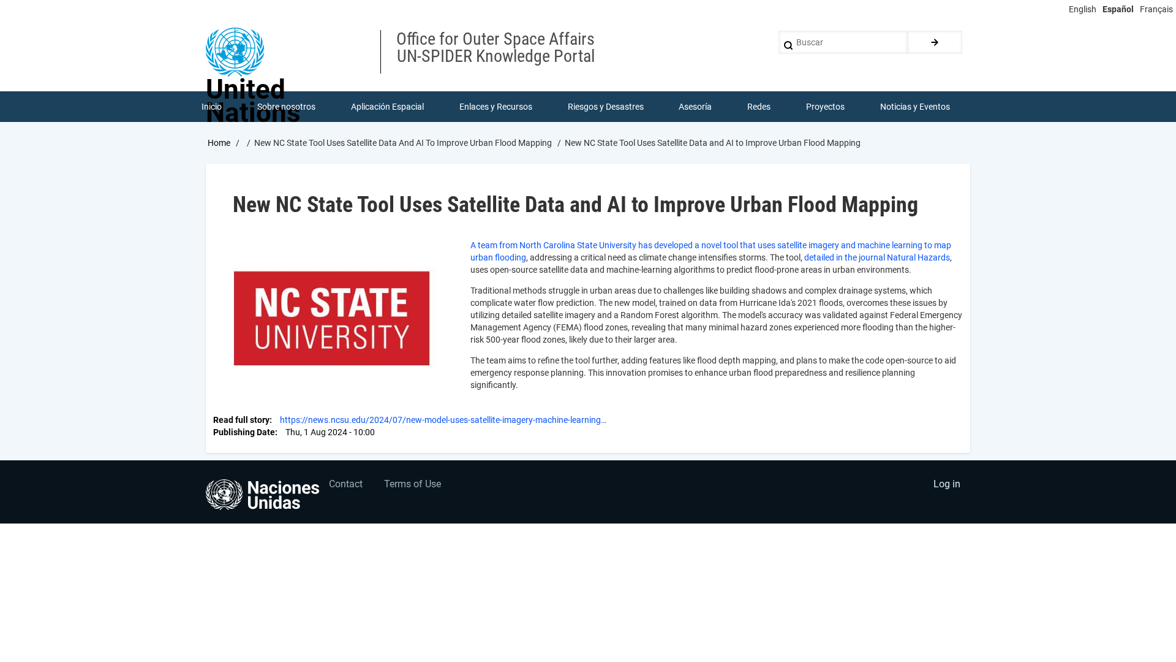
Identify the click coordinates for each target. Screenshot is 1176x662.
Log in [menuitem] (946, 484)
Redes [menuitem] (759, 107)
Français (1156, 9)
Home (219, 143)
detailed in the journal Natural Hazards (877, 257)
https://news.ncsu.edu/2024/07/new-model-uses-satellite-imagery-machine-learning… (443, 420)
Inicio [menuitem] (212, 107)
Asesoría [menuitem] (695, 107)
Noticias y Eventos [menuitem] (915, 107)
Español (1118, 9)
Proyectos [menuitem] (825, 107)
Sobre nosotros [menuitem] (286, 107)
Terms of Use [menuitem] (412, 484)
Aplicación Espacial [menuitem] (387, 107)
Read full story (241, 420)
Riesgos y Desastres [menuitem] (606, 107)
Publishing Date (244, 432)
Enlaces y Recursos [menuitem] (495, 107)
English (1082, 9)
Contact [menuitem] (346, 484)
